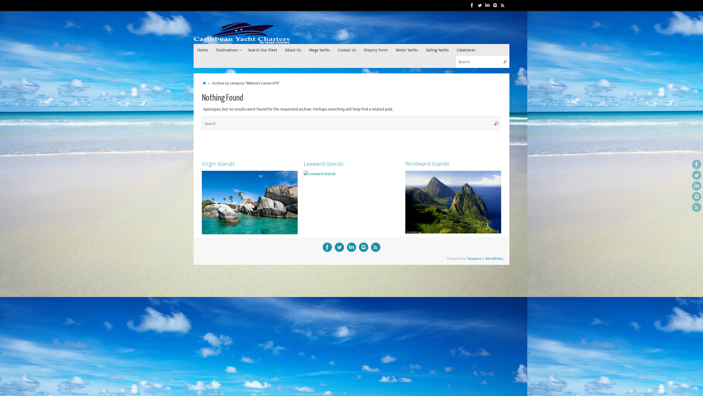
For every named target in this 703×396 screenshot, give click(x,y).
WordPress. (494, 259)
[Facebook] (472, 5)
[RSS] (503, 5)
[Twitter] (480, 5)
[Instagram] (495, 5)
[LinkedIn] (487, 5)
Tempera (474, 259)
